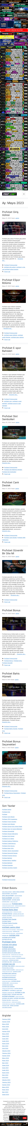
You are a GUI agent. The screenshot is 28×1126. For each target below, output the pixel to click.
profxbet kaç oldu (7, 961)
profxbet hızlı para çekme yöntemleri (9, 958)
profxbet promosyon (9, 977)
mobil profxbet (6, 899)
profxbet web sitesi (17, 994)
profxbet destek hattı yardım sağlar (8, 933)
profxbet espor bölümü (10, 335)
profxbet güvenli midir (6, 954)
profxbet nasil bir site (19, 969)
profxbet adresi (5, 901)
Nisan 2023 (5, 1089)
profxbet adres (16, 899)
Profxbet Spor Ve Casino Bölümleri (12, 829)
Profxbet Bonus (11, 610)
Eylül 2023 (5, 1077)
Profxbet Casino (6, 921)
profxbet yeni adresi (19, 998)
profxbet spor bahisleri (8, 986)
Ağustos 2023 (6, 1080)
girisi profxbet (6, 893)
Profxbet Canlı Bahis (7, 915)
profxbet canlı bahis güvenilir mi (18, 915)
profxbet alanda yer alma (6, 903)
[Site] (14, 50)
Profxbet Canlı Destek (10, 537)
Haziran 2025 (6, 1031)
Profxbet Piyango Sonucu (9, 855)
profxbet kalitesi (5, 960)
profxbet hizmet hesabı (6, 956)
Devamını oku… (8, 328)
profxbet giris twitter (9, 937)
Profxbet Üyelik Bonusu (9, 843)
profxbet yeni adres (7, 998)
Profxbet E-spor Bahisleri (11, 349)
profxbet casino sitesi (11, 927)
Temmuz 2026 (6, 1019)
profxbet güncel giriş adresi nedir (11, 952)
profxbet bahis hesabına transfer (8, 905)
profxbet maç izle (8, 964)
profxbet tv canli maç (16, 990)
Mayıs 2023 (5, 1087)
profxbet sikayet (15, 981)
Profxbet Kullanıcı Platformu (10, 841)
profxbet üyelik (20, 1003)
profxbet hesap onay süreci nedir (17, 954)
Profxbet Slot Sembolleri (10, 418)
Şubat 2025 (5, 1036)
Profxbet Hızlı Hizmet (8, 836)
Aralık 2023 (5, 1070)
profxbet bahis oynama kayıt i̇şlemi (10, 907)
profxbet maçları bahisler (19, 966)
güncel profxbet (18, 895)
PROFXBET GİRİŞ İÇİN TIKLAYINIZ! (14, 30)
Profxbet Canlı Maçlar (8, 817)
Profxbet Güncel (7, 947)
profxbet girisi (14, 935)
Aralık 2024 (5, 1041)
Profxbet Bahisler (7, 858)
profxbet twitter (6, 994)
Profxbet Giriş (18, 660)
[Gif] (14, 81)
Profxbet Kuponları (7, 865)
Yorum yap (7, 271)
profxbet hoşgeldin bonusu (16, 956)
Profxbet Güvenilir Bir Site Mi (12, 552)
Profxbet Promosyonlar (10, 265)
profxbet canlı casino (7, 917)
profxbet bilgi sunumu (17, 911)
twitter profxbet (14, 1005)
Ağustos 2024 (6, 1051)
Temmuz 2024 (6, 1053)
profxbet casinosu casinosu (7, 931)
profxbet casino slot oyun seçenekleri (9, 929)
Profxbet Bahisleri (7, 863)
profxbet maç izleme (8, 966)
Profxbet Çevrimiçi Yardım (9, 868)
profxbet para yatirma (17, 337)
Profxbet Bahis (17, 904)
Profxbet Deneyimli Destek (9, 853)
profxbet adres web (13, 901)
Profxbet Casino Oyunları (9, 923)
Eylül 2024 (5, 1048)
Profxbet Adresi (6, 809)
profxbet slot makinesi (14, 983)
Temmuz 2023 (6, 1082)
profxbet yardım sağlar (19, 996)
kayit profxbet (7, 898)
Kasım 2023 (5, 1072)
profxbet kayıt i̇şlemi (13, 960)
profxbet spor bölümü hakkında (8, 988)
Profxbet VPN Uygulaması (9, 819)
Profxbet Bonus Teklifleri (9, 860)
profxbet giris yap (7, 939)
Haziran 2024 (6, 1055)
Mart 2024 (5, 1063)
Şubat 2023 (5, 1094)
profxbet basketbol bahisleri (7, 911)
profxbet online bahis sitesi (7, 971)
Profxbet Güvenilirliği (8, 831)
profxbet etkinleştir (19, 933)
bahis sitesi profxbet (7, 891)
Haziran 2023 (6, 1085)
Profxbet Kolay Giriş (8, 848)
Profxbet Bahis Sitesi (10, 910)
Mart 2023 (5, 1092)
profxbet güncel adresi (9, 951)
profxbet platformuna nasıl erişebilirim (9, 975)
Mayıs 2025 (5, 1034)
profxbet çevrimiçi (14, 1000)
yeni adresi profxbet (7, 1007)
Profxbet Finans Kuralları (9, 821)
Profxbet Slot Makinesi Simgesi (13, 469)
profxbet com (8, 401)
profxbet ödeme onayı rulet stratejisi (8, 1003)
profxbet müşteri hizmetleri (8, 969)
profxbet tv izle (20, 267)
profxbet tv (5, 990)
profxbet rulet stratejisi (6, 981)
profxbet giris (5, 935)
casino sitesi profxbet (18, 891)
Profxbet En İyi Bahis (8, 838)
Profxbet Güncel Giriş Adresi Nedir (12, 826)
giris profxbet (14, 893)
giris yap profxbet (8, 895)
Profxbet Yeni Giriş (6, 1000)
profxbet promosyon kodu (9, 979)
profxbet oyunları (17, 971)
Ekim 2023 (5, 1075)
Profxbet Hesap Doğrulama (10, 834)
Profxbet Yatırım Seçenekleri (10, 851)
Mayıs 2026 (5, 1024)
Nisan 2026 (5, 1026)
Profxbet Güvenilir (7, 663)
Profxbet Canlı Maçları (8, 824)
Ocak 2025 (5, 1038)
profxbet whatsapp (8, 996)
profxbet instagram (20, 958)
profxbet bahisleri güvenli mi (20, 905)
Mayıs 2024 (5, 1058)
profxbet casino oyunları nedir (7, 925)
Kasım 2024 (5, 1043)
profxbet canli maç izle (18, 913)
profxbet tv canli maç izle (8, 992)
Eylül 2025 (5, 1029)
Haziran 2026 (6, 1021)
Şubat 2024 (5, 1065)
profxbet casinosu (20, 929)
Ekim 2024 (5, 1046)
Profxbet (4, 814)
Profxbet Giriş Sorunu (8, 846)
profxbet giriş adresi (10, 267)
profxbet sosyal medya (7, 984)
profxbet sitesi (5, 983)
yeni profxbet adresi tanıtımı (10, 269)
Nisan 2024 (5, 1060)
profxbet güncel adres (9, 949)
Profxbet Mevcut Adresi (7, 967)
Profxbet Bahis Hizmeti (11, 675)
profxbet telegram (18, 988)
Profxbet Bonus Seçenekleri (11, 743)
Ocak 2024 (5, 1068)
